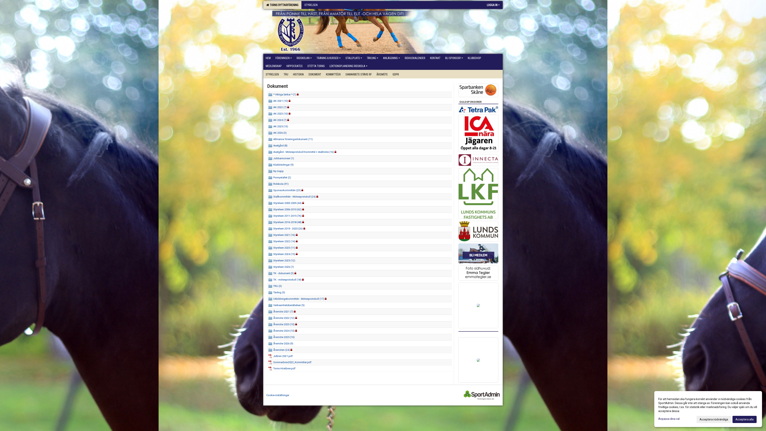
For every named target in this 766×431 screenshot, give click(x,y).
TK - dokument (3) (283, 273)
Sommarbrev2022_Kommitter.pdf (292, 362)
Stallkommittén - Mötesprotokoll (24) (294, 196)
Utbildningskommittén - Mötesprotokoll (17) (298, 298)
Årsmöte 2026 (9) (283, 343)
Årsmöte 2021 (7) (283, 311)
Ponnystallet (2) (282, 177)
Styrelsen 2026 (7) (283, 266)
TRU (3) (277, 286)
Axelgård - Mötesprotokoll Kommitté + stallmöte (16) (303, 151)
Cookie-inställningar (277, 395)
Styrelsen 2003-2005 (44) (287, 203)
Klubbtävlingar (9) (283, 164)
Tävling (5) (279, 292)
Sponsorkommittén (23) (287, 190)
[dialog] (708, 409)
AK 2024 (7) (280, 120)
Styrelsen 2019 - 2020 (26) (288, 228)
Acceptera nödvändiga (714, 419)
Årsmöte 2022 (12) (284, 317)
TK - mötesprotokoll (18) (287, 279)
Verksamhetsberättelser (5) (289, 305)
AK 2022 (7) (280, 107)
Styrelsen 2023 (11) (284, 247)
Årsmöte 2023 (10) (284, 324)
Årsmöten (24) (281, 349)
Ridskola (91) (281, 183)
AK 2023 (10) (280, 113)
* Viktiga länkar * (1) (284, 94)
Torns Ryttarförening (283, 5)
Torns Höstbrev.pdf (284, 368)
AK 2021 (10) (280, 100)
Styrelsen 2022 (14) (284, 241)
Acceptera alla (744, 419)
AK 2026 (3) (280, 132)
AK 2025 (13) (280, 126)
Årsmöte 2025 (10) (284, 337)
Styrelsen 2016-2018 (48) (287, 222)
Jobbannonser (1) (283, 158)
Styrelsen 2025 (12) (284, 260)
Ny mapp (278, 171)
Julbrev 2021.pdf (283, 356)
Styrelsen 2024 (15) (284, 254)
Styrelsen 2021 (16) (284, 234)
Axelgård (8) (280, 145)
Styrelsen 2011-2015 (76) (287, 215)
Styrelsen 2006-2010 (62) (287, 209)
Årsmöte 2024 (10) (284, 330)
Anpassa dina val (669, 418)
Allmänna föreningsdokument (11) (293, 139)
